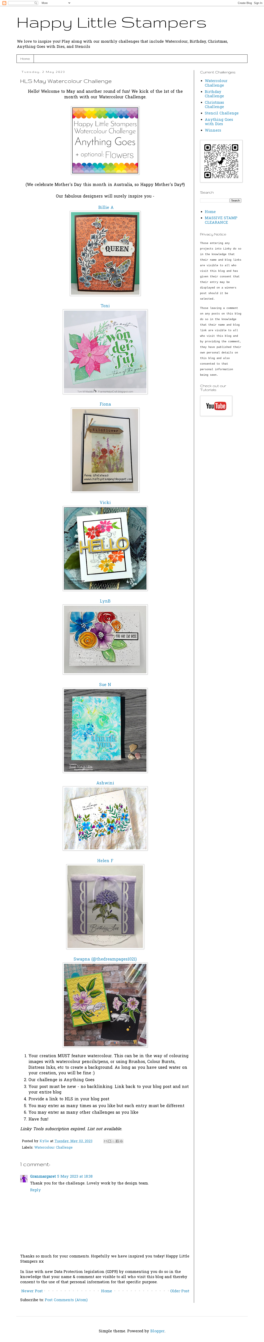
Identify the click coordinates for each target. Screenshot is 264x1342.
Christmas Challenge (214, 105)
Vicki (105, 503)
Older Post (179, 1291)
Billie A (106, 208)
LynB (105, 602)
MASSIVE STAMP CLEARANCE (221, 220)
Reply (35, 1190)
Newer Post (32, 1291)
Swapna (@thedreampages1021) (105, 960)
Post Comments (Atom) (66, 1300)
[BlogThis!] (109, 1141)
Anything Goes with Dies (219, 122)
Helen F (105, 861)
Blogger (157, 1331)
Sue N (105, 685)
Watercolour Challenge (53, 1147)
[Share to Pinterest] (121, 1141)
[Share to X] (113, 1141)
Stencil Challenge (222, 113)
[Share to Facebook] (117, 1141)
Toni (105, 306)
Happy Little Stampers (111, 22)
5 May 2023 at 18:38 (75, 1177)
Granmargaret (43, 1177)
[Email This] (106, 1141)
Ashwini (105, 783)
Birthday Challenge (214, 94)
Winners (213, 130)
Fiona (105, 405)
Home (25, 58)
